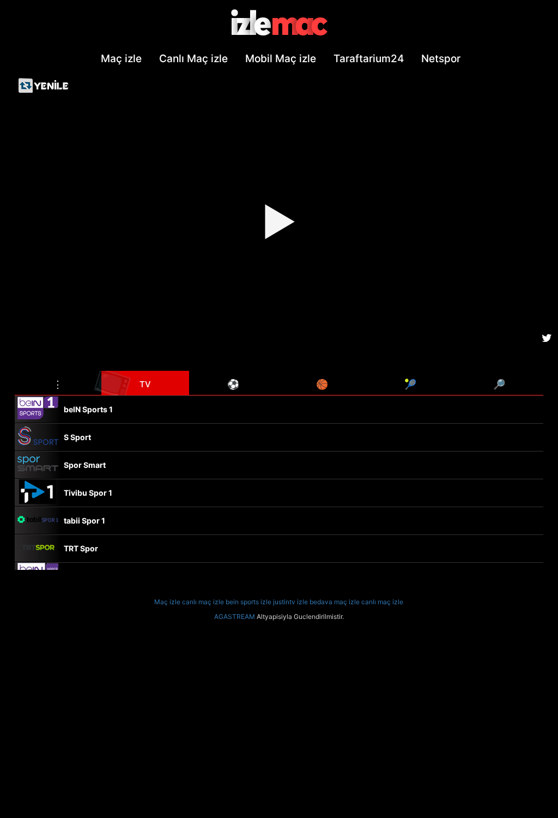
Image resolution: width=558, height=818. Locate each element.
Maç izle (167, 602)
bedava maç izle (335, 602)
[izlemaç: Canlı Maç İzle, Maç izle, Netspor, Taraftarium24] (279, 22)
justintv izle (290, 602)
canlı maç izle (203, 602)
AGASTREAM (234, 616)
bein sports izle (248, 602)
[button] (58, 383)
